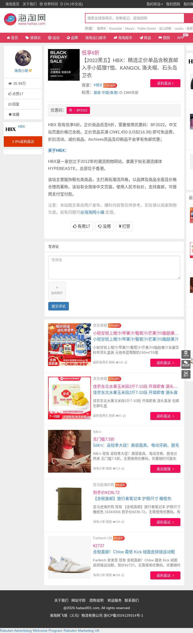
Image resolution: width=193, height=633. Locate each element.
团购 (166, 38)
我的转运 (154, 4)
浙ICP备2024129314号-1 (123, 615)
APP (180, 38)
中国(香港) (110, 93)
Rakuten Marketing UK (82, 630)
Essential (115, 28)
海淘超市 (125, 38)
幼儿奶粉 (165, 28)
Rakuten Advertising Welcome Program (31, 630)
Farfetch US (102, 538)
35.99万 (19, 83)
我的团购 (173, 4)
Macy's (129, 28)
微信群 (186, 365)
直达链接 (165, 469)
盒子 (185, 375)
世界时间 (50, 4)
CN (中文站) (73, 4)
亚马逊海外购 (103, 485)
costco (179, 28)
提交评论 (59, 306)
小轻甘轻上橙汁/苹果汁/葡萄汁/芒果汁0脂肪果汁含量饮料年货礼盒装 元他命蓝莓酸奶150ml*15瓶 (136, 339)
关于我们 (30, 4)
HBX (21, 126)
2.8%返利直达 (23, 142)
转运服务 (115, 600)
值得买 (101, 28)
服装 (97, 93)
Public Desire (147, 28)
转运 (147, 38)
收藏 (15, 114)
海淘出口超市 (95, 38)
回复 (15, 104)
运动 (56, 38)
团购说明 (96, 600)
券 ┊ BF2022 (78, 110)
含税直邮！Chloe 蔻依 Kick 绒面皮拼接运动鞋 (134, 549)
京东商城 (100, 325)
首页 (14, 38)
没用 (106, 226)
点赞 (17, 94)
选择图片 (57, 290)
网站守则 (78, 600)
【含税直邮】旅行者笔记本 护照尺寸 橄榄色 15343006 (132, 498)
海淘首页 (12, 4)
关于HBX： (58, 150)
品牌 (74, 38)
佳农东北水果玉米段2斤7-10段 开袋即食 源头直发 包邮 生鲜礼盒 (136, 392)
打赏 (125, 226)
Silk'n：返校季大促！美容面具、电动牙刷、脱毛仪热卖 (136, 445)
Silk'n (97, 432)
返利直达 (164, 83)
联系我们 (132, 600)
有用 (83, 226)
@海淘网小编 (92, 212)
